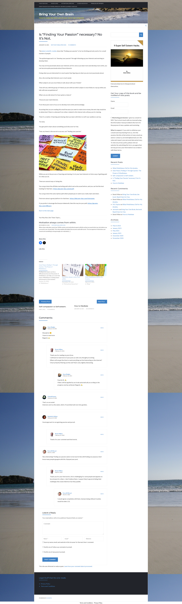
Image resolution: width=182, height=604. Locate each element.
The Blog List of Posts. (97, 3)
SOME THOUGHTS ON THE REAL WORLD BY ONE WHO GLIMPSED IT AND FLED (58, 6)
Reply (102, 328)
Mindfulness (54, 3)
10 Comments (90, 308)
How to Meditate (81, 306)
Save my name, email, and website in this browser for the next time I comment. (69, 542)
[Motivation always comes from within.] (72, 270)
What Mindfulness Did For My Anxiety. (125, 168)
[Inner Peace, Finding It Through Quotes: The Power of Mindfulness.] (50, 274)
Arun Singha (51, 327)
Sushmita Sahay (52, 416)
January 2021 (117, 233)
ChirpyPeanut (52, 396)
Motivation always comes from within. (57, 222)
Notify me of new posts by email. (54, 552)
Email (112, 108)
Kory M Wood (52, 451)
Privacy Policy (45, 584)
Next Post (101, 301)
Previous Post (45, 301)
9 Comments (72, 45)
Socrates (49, 598)
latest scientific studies (49, 51)
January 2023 (117, 228)
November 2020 (118, 238)
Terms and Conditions (48, 586)
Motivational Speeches (67, 3)
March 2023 (117, 226)
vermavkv (116, 209)
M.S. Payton (116, 204)
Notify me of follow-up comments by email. (58, 547)
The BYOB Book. (43, 3)
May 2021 (116, 231)
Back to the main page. (46, 211)
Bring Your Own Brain (56, 14)
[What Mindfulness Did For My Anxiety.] (95, 270)
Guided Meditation (82, 3)
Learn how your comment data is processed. (78, 566)
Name (113, 101)
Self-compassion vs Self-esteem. (52, 307)
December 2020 (118, 236)
